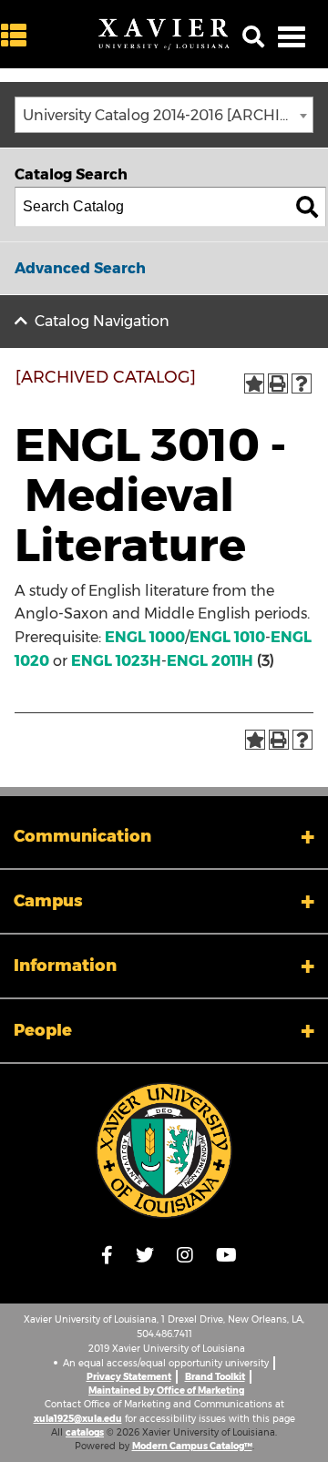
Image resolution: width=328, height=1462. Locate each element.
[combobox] (164, 115)
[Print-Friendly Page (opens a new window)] (278, 383)
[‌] (18, 36)
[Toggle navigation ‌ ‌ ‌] (291, 36)
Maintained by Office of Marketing (166, 1390)
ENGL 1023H (116, 661)
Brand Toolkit (215, 1377)
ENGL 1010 (227, 637)
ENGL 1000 (145, 637)
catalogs (85, 1432)
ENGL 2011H (210, 661)
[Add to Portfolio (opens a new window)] (254, 383)
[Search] (307, 207)
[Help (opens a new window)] (302, 383)
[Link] (164, 1150)
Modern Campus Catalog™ (192, 1446)
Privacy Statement (129, 1377)
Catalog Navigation (102, 321)
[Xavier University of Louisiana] (164, 34)
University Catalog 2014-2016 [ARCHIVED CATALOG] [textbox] (168, 115)
